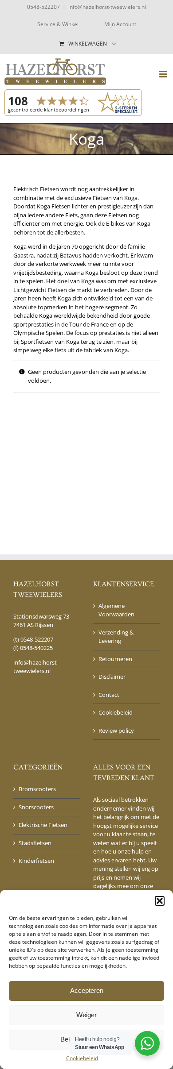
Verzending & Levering (116, 636)
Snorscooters (36, 807)
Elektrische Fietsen (43, 825)
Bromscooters (37, 789)
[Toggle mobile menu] (164, 74)
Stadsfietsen (35, 843)
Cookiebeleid (82, 1058)
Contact (108, 695)
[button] (159, 900)
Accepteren (86, 990)
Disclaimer (112, 677)
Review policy (116, 730)
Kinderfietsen (36, 861)
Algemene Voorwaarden (116, 610)
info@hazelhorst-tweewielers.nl (107, 7)
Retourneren (115, 659)
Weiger (86, 1015)
